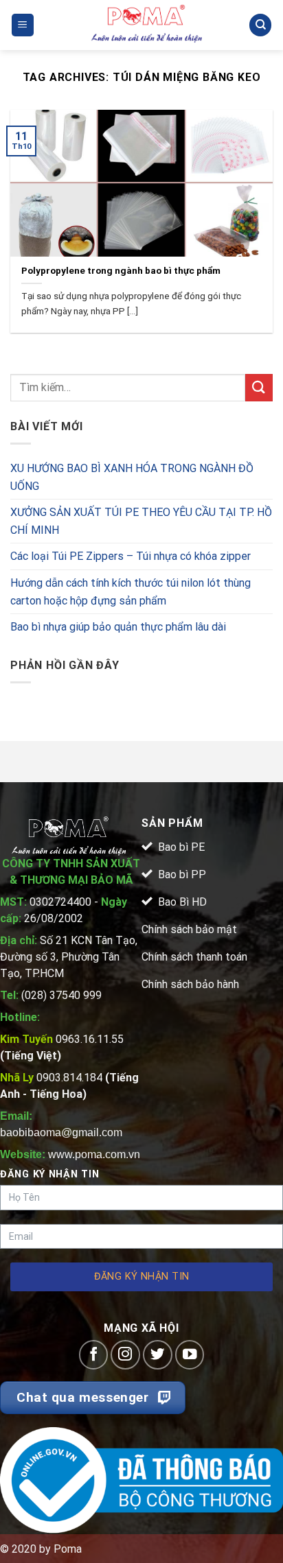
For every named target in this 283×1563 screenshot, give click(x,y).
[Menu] (23, 25)
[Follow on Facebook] (94, 1355)
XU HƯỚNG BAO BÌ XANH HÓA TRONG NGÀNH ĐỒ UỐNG (131, 477)
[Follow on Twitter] (157, 1355)
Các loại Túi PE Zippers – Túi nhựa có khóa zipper (130, 556)
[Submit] (259, 387)
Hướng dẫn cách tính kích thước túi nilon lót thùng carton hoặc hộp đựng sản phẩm (130, 591)
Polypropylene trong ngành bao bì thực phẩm (120, 270)
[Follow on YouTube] (190, 1355)
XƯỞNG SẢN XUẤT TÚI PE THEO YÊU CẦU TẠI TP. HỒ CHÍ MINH (141, 521)
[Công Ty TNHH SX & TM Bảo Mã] (147, 25)
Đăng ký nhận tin (142, 1276)
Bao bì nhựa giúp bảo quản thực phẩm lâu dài (118, 626)
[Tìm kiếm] (260, 25)
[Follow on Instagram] (125, 1355)
